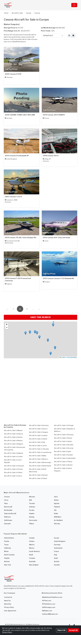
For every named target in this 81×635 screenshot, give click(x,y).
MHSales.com (47, 611)
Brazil (31, 555)
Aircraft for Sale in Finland (13, 472)
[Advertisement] (40, 297)
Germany (57, 545)
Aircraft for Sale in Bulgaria (13, 453)
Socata (31, 510)
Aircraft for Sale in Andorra (13, 434)
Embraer (32, 507)
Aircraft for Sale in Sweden (63, 455)
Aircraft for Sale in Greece (38, 429)
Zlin (55, 510)
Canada (31, 538)
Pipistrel (57, 507)
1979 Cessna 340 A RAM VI (54, 115)
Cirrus (6, 500)
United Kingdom (59, 541)
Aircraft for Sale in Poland (38, 478)
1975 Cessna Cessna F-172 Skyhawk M (58, 278)
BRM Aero (57, 517)
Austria (56, 561)
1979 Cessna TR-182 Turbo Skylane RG (20, 238)
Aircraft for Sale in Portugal (63, 425)
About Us (7, 600)
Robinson (7, 517)
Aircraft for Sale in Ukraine (63, 465)
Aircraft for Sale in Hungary (38, 432)
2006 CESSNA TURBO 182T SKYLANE (20, 115)
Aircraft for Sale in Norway (38, 475)
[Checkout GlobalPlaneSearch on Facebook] (69, 625)
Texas (6, 545)
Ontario (31, 541)
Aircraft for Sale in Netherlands (40, 466)
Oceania (32, 558)
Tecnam (32, 503)
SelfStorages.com (48, 607)
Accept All (73, 630)
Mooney (32, 497)
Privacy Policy (9, 607)
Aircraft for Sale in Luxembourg (40, 452)
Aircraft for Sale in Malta (37, 456)
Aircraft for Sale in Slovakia (63, 445)
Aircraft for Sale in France (13, 476)
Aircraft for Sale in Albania (13, 430)
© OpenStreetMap (71, 357)
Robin (56, 513)
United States (9, 538)
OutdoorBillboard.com (50, 614)
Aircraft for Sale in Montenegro (40, 462)
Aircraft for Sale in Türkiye (63, 461)
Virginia (6, 558)
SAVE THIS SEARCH (40, 317)
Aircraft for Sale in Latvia (38, 445)
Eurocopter (33, 520)
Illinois (6, 551)
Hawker (32, 513)
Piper (6, 503)
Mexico (31, 548)
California (7, 548)
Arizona (6, 561)
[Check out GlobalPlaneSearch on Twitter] (74, 625)
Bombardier (8, 510)
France (56, 551)
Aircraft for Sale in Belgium (13, 444)
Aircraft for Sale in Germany (39, 425)
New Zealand (33, 565)
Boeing (31, 517)
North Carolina (9, 555)
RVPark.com (46, 600)
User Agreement (10, 611)
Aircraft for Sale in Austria (13, 437)
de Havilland (58, 520)
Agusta (56, 503)
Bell (30, 500)
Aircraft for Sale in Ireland (38, 439)
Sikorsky (57, 523)
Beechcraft (8, 507)
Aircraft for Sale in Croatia (13, 456)
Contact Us (8, 597)
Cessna (7, 497)
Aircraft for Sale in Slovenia (63, 448)
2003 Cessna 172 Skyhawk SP (17, 156)
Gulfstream (8, 520)
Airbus (56, 500)
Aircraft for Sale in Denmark (14, 466)
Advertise (7, 604)
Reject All (61, 630)
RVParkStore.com (48, 604)
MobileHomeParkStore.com (52, 597)
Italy (55, 555)
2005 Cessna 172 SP (13, 74)
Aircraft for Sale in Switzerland (64, 458)
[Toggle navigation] (74, 5)
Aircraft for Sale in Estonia (13, 469)
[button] (53, 325)
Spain (56, 558)
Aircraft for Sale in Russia (63, 438)
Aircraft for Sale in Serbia (63, 441)
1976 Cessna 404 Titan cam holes (56, 238)
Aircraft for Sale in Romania (63, 434)
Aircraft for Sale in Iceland (38, 435)
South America (34, 551)
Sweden (57, 565)
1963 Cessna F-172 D (13, 197)
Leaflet (63, 357)
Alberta (31, 545)
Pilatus (31, 523)
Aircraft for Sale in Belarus (13, 440)
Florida (6, 541)
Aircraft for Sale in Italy (37, 442)
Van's (56, 497)
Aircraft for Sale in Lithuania (39, 449)
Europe (56, 538)
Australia (32, 561)
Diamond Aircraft (10, 513)
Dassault (7, 523)
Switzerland (58, 548)
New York (7, 565)
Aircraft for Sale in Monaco (38, 459)
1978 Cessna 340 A (50, 156)
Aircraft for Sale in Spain (62, 451)
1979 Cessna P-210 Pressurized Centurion (18, 279)
